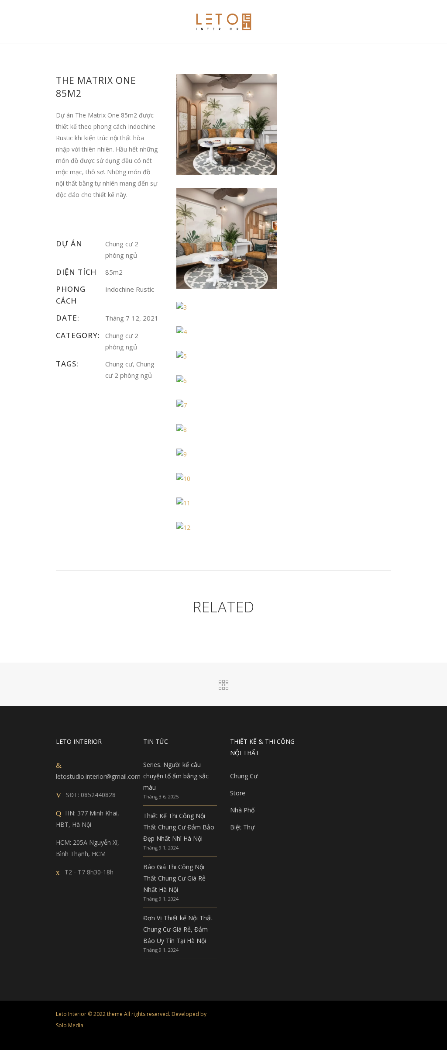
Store (237, 793)
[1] (226, 124)
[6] (226, 381)
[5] (226, 356)
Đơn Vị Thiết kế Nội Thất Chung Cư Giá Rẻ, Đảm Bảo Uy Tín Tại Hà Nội (178, 929)
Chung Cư (244, 776)
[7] (226, 405)
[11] (226, 503)
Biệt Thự (242, 827)
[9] (226, 454)
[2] (226, 238)
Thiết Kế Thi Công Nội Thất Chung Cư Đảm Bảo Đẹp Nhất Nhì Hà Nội (178, 827)
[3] (226, 307)
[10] (226, 478)
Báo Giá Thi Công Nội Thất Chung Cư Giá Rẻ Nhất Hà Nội (174, 878)
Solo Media (69, 1025)
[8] (226, 429)
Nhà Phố (242, 810)
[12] (226, 527)
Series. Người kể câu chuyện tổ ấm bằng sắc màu (176, 775)
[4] (226, 332)
